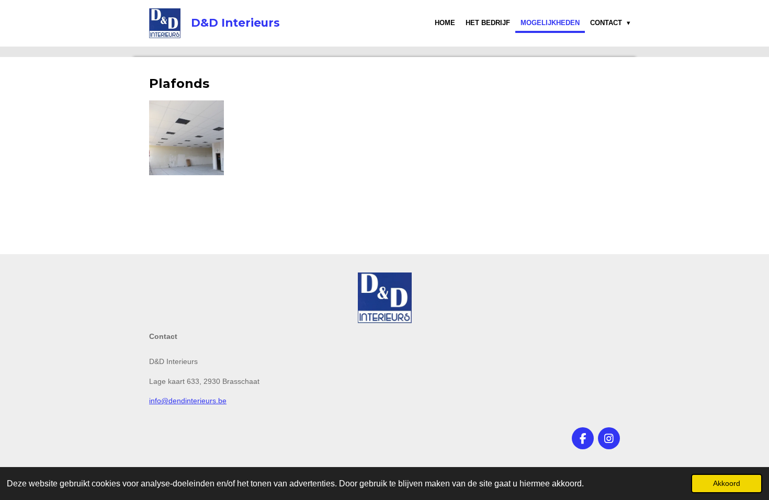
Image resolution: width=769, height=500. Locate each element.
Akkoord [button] (726, 483)
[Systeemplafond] (186, 137)
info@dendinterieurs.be (188, 400)
